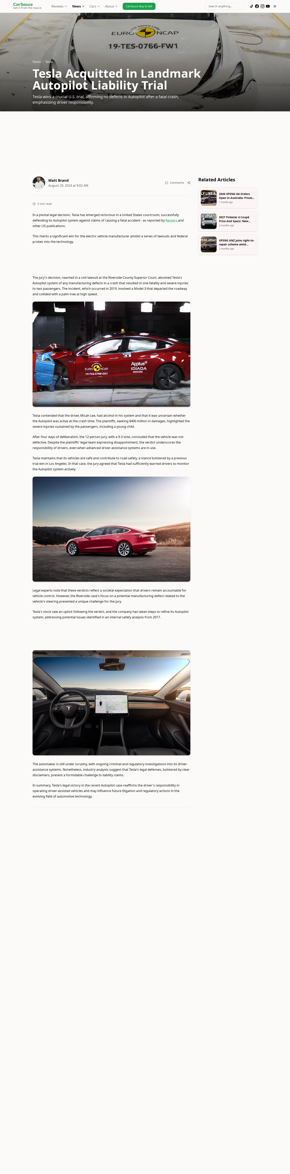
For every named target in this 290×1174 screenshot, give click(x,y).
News (76, 6)
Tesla (49, 62)
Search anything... (221, 6)
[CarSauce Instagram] (262, 6)
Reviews (57, 6)
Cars (93, 6)
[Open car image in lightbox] (111, 354)
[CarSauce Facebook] (257, 6)
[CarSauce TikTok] (252, 6)
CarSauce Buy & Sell (139, 6)
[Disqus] (111, 864)
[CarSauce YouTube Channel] (268, 6)
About (109, 6)
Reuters (172, 220)
